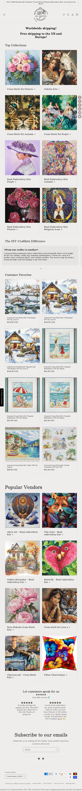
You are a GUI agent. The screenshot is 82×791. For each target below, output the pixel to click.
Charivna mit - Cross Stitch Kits (21, 676)
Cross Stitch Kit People (56, 134)
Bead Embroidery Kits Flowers (19, 227)
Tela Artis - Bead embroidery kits (53, 533)
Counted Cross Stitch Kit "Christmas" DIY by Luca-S (21, 318)
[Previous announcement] (4, 3)
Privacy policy (47, 783)
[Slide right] (45, 268)
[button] (4, 14)
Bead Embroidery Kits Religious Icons (56, 227)
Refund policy (37, 783)
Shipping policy (70, 783)
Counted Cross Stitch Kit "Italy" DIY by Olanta (22, 466)
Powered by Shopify (25, 783)
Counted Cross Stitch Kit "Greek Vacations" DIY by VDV (56, 466)
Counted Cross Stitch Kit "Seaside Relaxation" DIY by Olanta (57, 367)
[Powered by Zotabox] (80, 116)
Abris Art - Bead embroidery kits (22, 533)
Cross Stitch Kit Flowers (20, 89)
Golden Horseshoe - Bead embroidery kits (20, 580)
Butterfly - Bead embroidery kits (59, 580)
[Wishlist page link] (64, 15)
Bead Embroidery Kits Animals (56, 180)
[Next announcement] (78, 3)
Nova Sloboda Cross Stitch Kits (21, 628)
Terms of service (59, 783)
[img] (41, 694)
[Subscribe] (56, 749)
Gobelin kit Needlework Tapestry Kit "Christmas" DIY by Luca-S (21, 367)
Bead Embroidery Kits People (19, 180)
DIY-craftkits (14, 783)
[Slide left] (36, 268)
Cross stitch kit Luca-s (56, 627)
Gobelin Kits (50, 89)
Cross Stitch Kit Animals (20, 134)
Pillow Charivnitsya (54, 674)
